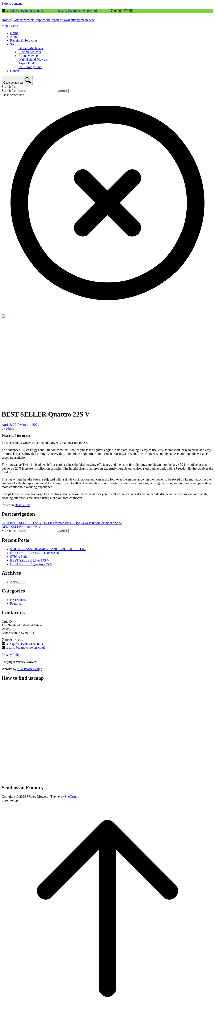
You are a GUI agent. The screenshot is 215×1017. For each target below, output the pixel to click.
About (14, 37)
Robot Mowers (28, 55)
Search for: (9, 86)
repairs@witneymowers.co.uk (78, 10)
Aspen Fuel (26, 63)
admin (10, 428)
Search (62, 90)
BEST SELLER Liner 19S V (21, 526)
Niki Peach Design (29, 669)
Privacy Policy (11, 654)
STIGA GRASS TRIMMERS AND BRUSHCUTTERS (48, 549)
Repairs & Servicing (23, 40)
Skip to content (12, 3)
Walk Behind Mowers (33, 59)
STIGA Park (18, 556)
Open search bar (13, 82)
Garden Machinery (30, 48)
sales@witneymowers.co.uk (24, 10)
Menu (10, 26)
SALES (15, 44)
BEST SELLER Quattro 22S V (31, 564)
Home (14, 33)
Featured (16, 603)
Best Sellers (22, 505)
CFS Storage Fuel (30, 67)
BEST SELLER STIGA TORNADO (35, 553)
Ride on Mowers (29, 52)
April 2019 (17, 582)
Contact (15, 71)
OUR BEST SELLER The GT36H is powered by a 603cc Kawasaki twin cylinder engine (62, 523)
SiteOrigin (71, 796)
